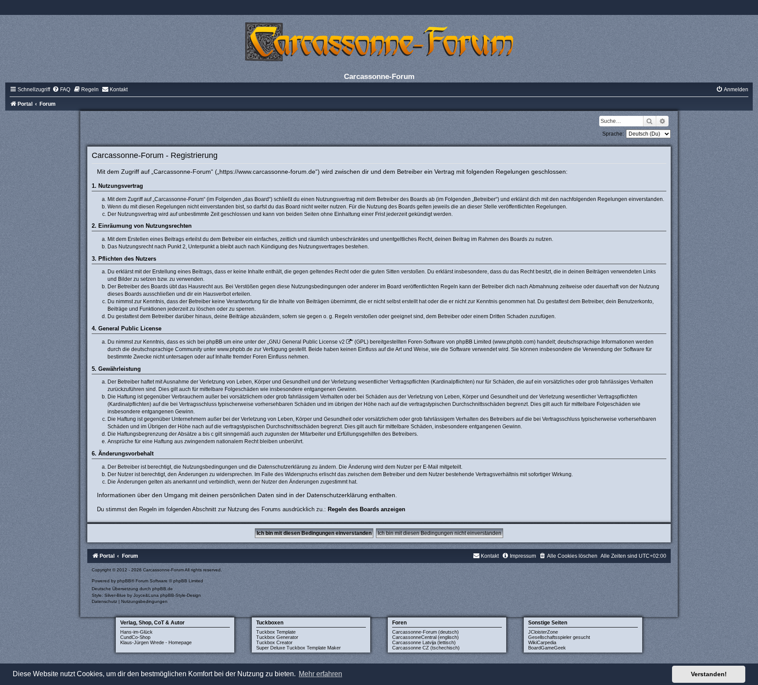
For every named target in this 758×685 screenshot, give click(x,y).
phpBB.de (162, 588)
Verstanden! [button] (709, 674)
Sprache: (613, 134)
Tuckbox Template (276, 632)
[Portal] (379, 41)
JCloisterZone (543, 632)
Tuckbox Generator (277, 637)
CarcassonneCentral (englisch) (425, 637)
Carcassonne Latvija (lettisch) (424, 642)
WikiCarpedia (542, 642)
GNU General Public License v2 (307, 342)
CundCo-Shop (135, 637)
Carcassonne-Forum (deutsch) (425, 632)
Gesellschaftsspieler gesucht (559, 637)
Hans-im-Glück (136, 632)
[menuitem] (61, 89)
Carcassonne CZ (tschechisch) (426, 647)
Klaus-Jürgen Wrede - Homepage (156, 642)
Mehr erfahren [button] (320, 674)
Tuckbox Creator (274, 642)
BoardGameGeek (547, 647)
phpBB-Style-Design (180, 595)
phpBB (124, 580)
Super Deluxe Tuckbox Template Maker (298, 647)
